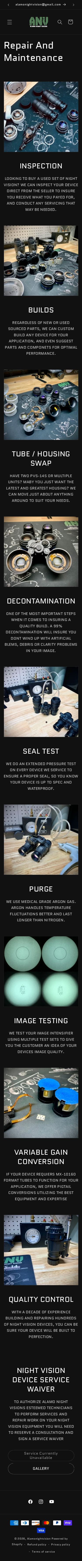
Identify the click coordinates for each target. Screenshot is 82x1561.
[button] (9, 22)
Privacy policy (60, 1544)
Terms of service (43, 1551)
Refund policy (36, 1544)
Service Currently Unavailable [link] (41, 1455)
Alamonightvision (39, 1538)
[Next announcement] (74, 5)
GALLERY (41, 1468)
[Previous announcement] (8, 5)
